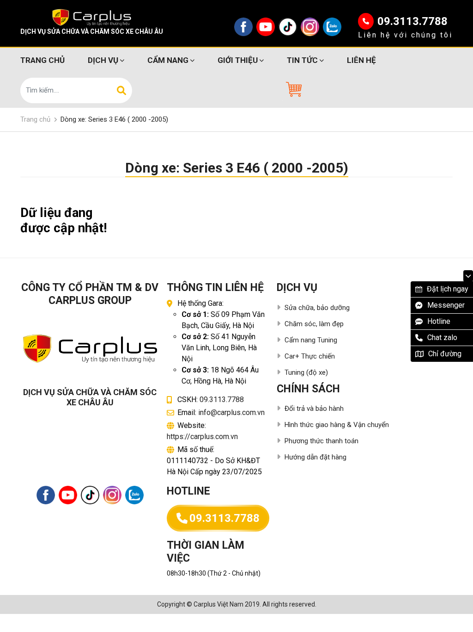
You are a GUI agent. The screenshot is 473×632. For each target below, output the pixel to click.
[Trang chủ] (91, 17)
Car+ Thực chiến (310, 356)
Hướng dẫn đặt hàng (315, 457)
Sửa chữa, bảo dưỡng (317, 308)
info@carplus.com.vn (231, 412)
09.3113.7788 (412, 21)
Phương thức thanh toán (321, 441)
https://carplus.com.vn (202, 436)
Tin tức (302, 60)
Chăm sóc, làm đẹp (314, 324)
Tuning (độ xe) (306, 372)
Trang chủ (42, 60)
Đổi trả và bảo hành (314, 408)
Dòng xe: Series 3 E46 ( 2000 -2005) (114, 119)
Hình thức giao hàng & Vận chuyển (337, 425)
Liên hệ (361, 60)
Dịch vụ (103, 60)
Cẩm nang (167, 60)
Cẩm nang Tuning (311, 340)
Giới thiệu (238, 60)
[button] (292, 89)
